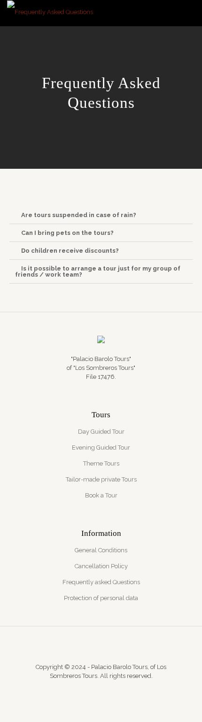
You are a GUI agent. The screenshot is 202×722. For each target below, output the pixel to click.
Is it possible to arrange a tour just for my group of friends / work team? (97, 271)
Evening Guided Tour (101, 447)
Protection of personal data (101, 598)
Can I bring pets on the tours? (67, 232)
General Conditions (101, 550)
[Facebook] (101, 689)
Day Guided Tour (101, 431)
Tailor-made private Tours (101, 479)
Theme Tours (101, 463)
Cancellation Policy (101, 566)
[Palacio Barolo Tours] (50, 11)
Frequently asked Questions (101, 582)
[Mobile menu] (189, 14)
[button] (101, 215)
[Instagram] (114, 689)
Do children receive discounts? (70, 250)
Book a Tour (101, 495)
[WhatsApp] (88, 689)
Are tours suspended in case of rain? (78, 214)
